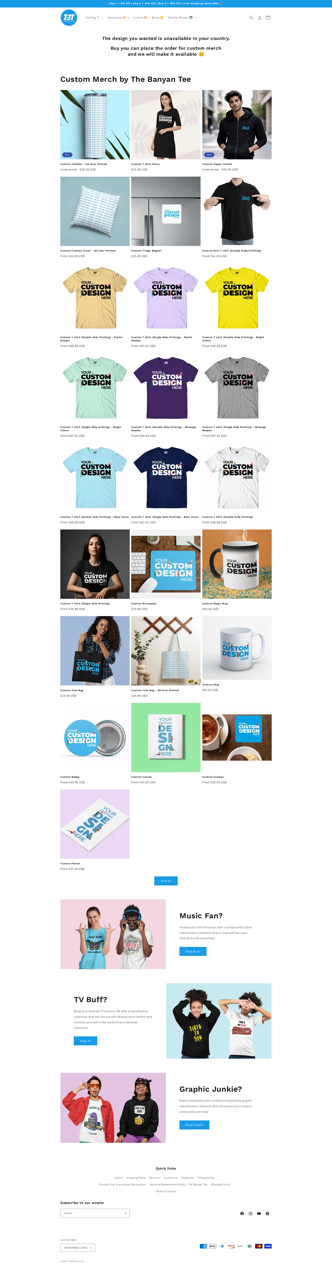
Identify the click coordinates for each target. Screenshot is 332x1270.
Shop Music (193, 951)
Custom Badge (70, 776)
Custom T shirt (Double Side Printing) (227, 516)
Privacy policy (206, 1177)
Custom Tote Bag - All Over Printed (155, 690)
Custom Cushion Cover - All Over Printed (87, 250)
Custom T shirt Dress (145, 164)
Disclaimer (187, 1177)
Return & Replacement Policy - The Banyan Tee (178, 1184)
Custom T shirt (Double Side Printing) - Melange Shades (163, 429)
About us (154, 1177)
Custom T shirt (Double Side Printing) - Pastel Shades (91, 339)
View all (166, 881)
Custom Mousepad (143, 603)
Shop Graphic (194, 1125)
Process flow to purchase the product (122, 1184)
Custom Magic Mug (215, 603)
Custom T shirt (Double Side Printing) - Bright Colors (233, 339)
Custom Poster (70, 863)
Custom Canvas (141, 776)
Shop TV (85, 1041)
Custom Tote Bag (71, 690)
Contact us (171, 1177)
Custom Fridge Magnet (146, 250)
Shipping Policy (136, 1177)
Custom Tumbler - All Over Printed (83, 164)
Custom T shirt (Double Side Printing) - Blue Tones (94, 516)
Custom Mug (210, 684)
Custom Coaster (213, 776)
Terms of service (166, 1191)
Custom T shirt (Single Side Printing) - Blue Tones (165, 516)
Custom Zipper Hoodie (217, 164)
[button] (94, 17)
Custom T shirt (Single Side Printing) (85, 603)
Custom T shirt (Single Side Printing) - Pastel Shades (161, 339)
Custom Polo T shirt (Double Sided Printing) (231, 250)
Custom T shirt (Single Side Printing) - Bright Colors (90, 429)
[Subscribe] (125, 1213)
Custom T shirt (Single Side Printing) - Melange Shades (234, 429)
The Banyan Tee (76, 1261)
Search (119, 1177)
